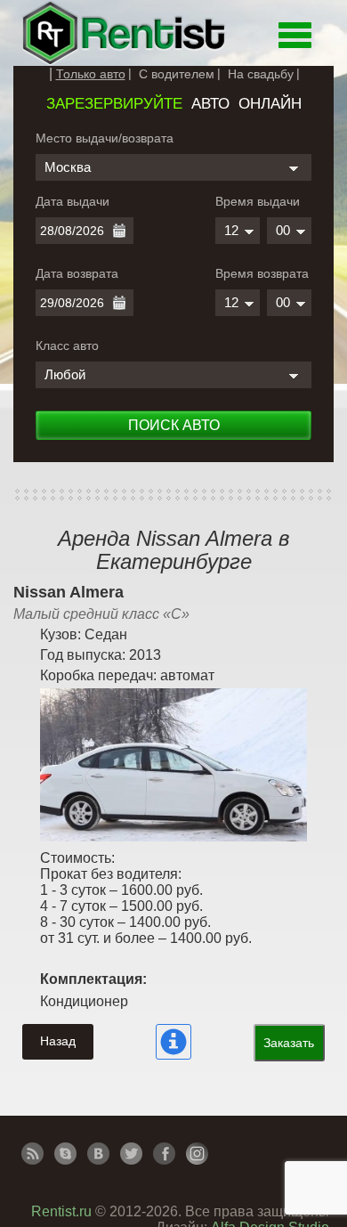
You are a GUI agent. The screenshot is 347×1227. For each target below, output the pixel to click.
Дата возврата (77, 273)
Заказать (288, 1043)
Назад (58, 1041)
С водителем (176, 74)
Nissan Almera (68, 592)
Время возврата (262, 273)
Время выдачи (257, 201)
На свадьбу (261, 74)
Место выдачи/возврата (105, 138)
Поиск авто (174, 425)
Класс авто (67, 345)
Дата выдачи (72, 201)
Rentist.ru (61, 1211)
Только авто (90, 74)
